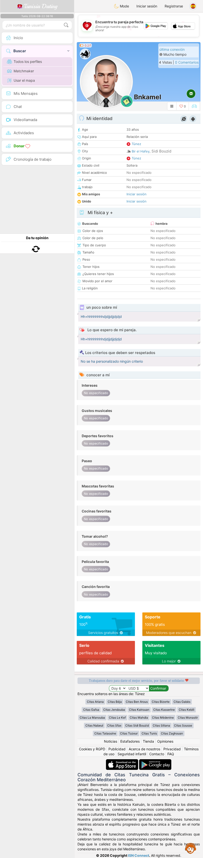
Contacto (156, 754)
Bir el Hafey (141, 151)
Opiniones (165, 741)
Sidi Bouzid (161, 151)
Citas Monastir (188, 717)
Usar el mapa (24, 80)
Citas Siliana (161, 725)
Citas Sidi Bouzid (137, 725)
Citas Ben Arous (137, 702)
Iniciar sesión (146, 6)
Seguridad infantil (132, 754)
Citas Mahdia (139, 717)
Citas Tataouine (105, 733)
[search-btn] (66, 25)
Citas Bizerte (161, 702)
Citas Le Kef (117, 717)
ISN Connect (138, 855)
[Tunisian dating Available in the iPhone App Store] (122, 761)
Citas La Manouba (92, 717)
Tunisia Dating (39, 6)
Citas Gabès (182, 702)
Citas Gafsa (91, 709)
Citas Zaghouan (172, 733)
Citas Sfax (114, 725)
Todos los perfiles (28, 61)
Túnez (136, 144)
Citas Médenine (163, 717)
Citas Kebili (186, 709)
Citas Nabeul (94, 725)
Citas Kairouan (139, 709)
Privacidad (172, 749)
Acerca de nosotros (144, 749)
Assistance (190, 848)
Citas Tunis (149, 733)
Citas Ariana (95, 702)
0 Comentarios (187, 62)
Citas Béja (115, 702)
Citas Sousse (183, 725)
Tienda (148, 741)
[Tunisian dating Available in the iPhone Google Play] (155, 761)
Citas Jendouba (114, 709)
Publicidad (117, 749)
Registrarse (174, 6)
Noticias (110, 741)
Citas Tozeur (129, 733)
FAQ (170, 754)
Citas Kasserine (164, 709)
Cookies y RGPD (92, 749)
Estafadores (130, 741)
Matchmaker (24, 71)
